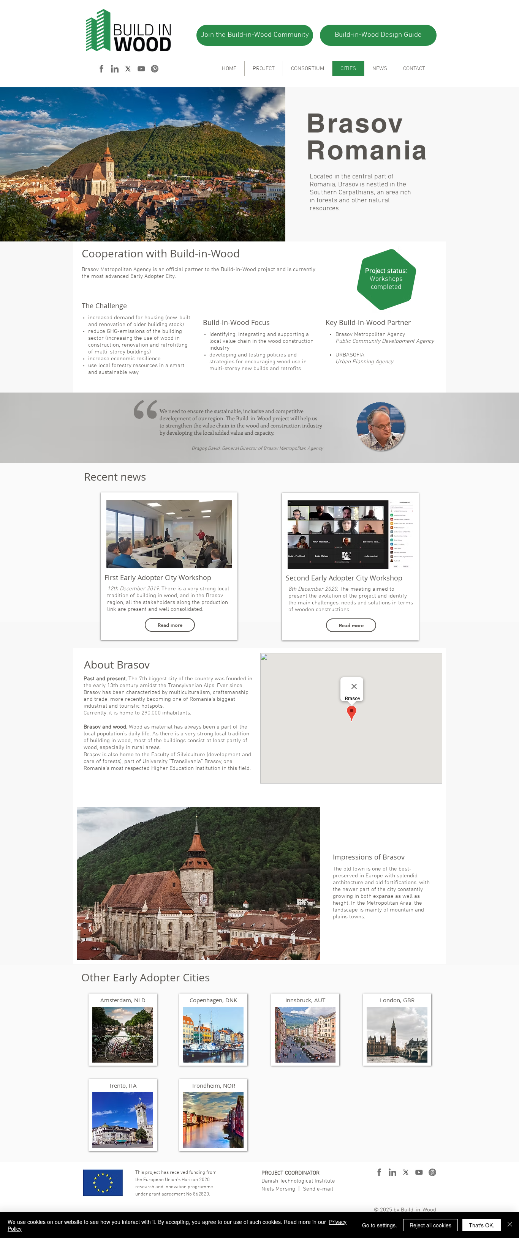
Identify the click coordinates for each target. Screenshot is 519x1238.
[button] (198, 883)
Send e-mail (318, 1189)
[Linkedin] (115, 69)
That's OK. (481, 1225)
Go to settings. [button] (379, 1225)
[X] (128, 69)
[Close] (509, 1225)
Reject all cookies (430, 1225)
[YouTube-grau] (141, 69)
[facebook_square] (101, 69)
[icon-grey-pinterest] (154, 69)
